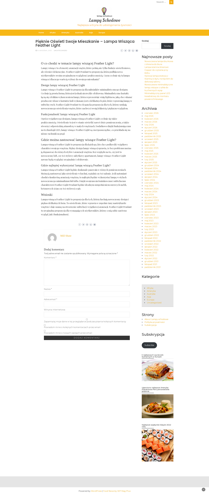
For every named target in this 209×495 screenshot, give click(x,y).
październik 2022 (153, 241)
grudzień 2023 (152, 200)
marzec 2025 (151, 157)
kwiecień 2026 (151, 119)
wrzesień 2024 (152, 174)
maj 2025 (149, 151)
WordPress (96, 491)
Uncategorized (60, 50)
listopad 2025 (151, 133)
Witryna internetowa (54, 310)
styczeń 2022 (151, 258)
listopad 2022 (151, 238)
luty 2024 (149, 194)
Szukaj (145, 41)
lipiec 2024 (150, 180)
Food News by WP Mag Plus (117, 491)
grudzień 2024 (152, 165)
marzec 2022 (151, 252)
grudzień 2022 (152, 235)
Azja (91, 32)
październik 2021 (153, 267)
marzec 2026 (151, 122)
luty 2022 (149, 255)
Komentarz (50, 257)
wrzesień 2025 (151, 139)
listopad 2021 (151, 264)
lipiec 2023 (150, 215)
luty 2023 (149, 229)
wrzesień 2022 (152, 244)
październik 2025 (153, 136)
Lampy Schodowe (104, 20)
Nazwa (48, 289)
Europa (102, 32)
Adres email (50, 299)
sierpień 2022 (151, 247)
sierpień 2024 (151, 177)
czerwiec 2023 (152, 218)
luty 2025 (149, 159)
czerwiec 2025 (151, 148)
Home (41, 32)
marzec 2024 (151, 191)
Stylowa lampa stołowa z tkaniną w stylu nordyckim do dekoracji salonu (159, 79)
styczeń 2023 (151, 232)
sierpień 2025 (151, 142)
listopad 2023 (151, 203)
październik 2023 (153, 206)
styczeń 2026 (151, 127)
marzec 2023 (151, 226)
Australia (79, 32)
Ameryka (65, 32)
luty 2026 (149, 125)
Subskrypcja (151, 325)
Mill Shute (65, 235)
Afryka (53, 32)
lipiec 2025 (150, 145)
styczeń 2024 (151, 197)
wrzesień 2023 (152, 209)
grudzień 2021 (151, 261)
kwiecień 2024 (151, 189)
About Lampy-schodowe (156, 319)
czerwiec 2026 (151, 113)
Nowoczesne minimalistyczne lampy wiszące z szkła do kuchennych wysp (159, 87)
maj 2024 (149, 186)
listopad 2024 (151, 168)
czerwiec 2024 (152, 183)
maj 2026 (149, 116)
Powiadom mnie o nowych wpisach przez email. (68, 333)
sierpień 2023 (151, 212)
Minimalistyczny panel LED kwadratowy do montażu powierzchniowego (157, 96)
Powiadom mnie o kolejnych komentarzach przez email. (72, 327)
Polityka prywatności (155, 322)
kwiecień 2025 (151, 154)
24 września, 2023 (44, 50)
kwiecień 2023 (151, 223)
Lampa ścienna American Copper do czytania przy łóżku (157, 70)
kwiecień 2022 (151, 250)
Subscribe (149, 345)
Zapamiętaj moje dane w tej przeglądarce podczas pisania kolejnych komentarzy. (85, 321)
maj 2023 (149, 221)
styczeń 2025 (151, 162)
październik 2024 (153, 171)
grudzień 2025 (152, 130)
